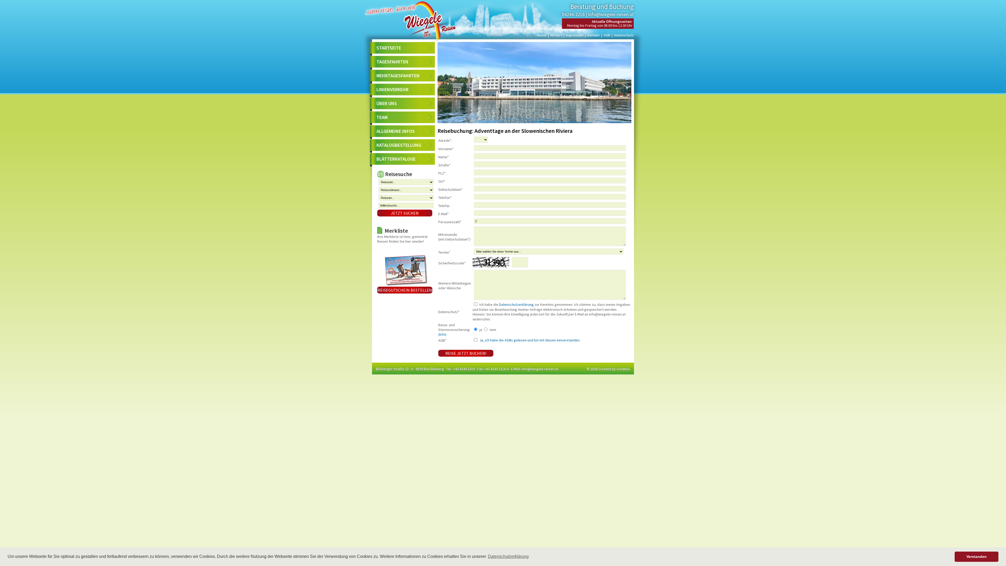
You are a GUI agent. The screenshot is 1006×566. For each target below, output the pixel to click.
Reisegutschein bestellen (405, 290)
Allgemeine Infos (395, 131)
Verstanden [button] (976, 556)
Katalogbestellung (398, 145)
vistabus (623, 369)
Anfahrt (556, 35)
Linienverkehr (392, 89)
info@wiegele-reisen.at (611, 14)
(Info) (442, 334)
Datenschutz (624, 35)
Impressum (574, 35)
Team (381, 117)
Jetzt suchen (405, 213)
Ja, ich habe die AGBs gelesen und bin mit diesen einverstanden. (529, 340)
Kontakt (593, 35)
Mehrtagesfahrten (398, 76)
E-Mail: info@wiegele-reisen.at (534, 369)
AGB (607, 35)
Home (541, 35)
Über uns (386, 103)
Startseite (388, 48)
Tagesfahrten (392, 62)
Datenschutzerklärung (516, 304)
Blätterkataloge (395, 159)
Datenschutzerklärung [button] (508, 556)
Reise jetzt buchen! (465, 353)
